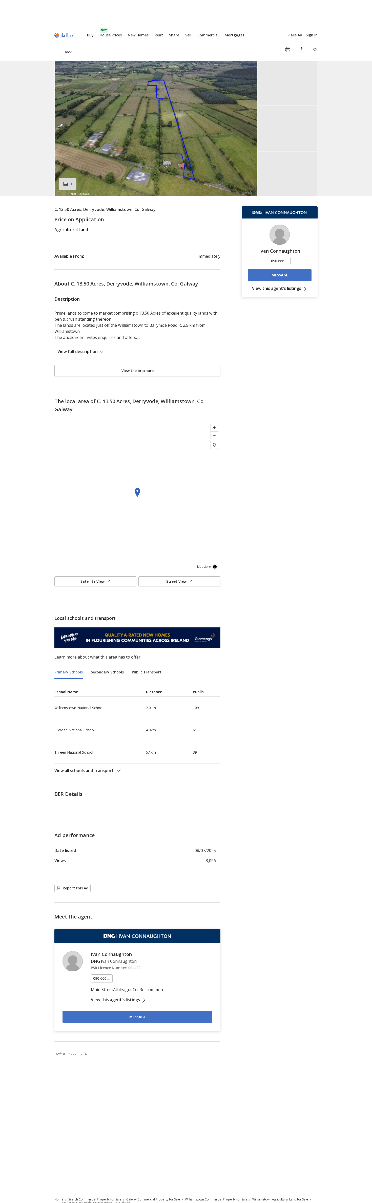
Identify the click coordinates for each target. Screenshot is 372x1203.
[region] (137, 497)
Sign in (312, 35)
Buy (90, 35)
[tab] (68, 672)
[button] (186, 128)
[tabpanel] (137, 729)
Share (174, 35)
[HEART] (315, 49)
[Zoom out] (214, 435)
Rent (159, 35)
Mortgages (234, 35)
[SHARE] (301, 49)
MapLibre (204, 566)
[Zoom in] (214, 427)
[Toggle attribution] (215, 567)
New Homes (138, 35)
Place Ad (294, 35)
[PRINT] (287, 49)
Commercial (208, 35)
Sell (188, 35)
